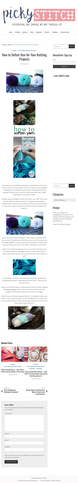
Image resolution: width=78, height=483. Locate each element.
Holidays (54, 32)
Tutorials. (39, 368)
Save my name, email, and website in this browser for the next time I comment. (24, 456)
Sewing (24, 32)
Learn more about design (61, 224)
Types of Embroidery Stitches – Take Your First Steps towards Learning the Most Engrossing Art (36, 373)
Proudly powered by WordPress (27, 480)
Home (10, 32)
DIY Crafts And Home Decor (27, 50)
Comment (8, 413)
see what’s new (62, 76)
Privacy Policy (65, 32)
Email (7, 440)
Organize (38, 32)
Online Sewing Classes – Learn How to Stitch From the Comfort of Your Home (12, 370)
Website (7, 447)
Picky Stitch (26, 64)
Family (47, 32)
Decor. (15, 50)
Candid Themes (55, 480)
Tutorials (17, 32)
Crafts (13, 364)
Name (7, 433)
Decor (32, 32)
